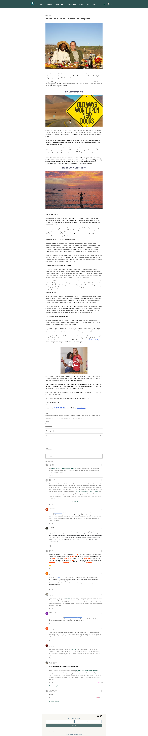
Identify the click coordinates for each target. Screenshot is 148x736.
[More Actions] (102, 465)
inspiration (72, 415)
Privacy (55, 731)
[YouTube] (98, 716)
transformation (49, 415)
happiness (66, 415)
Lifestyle (47, 421)
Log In (47, 731)
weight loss (48, 418)
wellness (55, 415)
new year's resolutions (66, 418)
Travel (46, 423)
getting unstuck (86, 415)
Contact (59, 731)
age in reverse (94, 415)
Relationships (48, 426)
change (75, 418)
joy (99, 415)
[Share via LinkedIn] (53, 431)
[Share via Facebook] (46, 431)
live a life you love (56, 418)
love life (80, 418)
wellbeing (61, 415)
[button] (104, 4)
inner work (78, 415)
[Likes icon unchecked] (50, 475)
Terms (50, 731)
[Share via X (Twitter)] (50, 431)
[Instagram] (101, 716)
